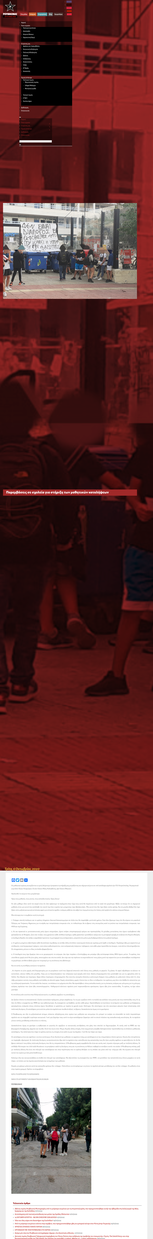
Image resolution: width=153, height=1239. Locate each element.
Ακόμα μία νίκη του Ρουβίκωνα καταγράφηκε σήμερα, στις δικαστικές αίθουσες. (44, 1233)
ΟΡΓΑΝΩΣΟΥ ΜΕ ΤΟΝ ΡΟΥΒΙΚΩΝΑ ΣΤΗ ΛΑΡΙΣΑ (32, 1230)
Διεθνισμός (24, 107)
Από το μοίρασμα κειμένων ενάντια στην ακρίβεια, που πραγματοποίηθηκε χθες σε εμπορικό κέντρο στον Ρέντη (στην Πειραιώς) (63, 1224)
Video (25, 65)
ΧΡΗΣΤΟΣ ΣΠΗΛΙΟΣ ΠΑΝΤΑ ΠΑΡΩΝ (28, 1227)
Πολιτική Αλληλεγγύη (30, 52)
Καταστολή (26, 71)
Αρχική (23, 22)
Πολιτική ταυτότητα (29, 28)
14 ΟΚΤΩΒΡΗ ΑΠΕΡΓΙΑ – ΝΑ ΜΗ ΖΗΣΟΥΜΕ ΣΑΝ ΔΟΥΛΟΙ (36, 1217)
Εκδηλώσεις (27, 59)
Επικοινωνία (25, 111)
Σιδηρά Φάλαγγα (30, 85)
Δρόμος (25, 55)
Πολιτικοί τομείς (28, 80)
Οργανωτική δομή (29, 37)
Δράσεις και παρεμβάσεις (31, 46)
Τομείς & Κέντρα (26, 78)
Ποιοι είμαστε (25, 25)
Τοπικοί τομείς (28, 95)
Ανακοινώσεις (27, 62)
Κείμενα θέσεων (28, 34)
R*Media (26, 68)
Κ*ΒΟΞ (25, 98)
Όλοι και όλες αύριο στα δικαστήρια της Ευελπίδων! (34, 1221)
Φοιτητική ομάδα (30, 88)
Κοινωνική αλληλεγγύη (30, 49)
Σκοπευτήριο (27, 101)
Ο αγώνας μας (25, 44)
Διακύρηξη (26, 31)
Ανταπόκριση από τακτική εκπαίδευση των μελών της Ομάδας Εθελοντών (42, 1214)
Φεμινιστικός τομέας (31, 82)
